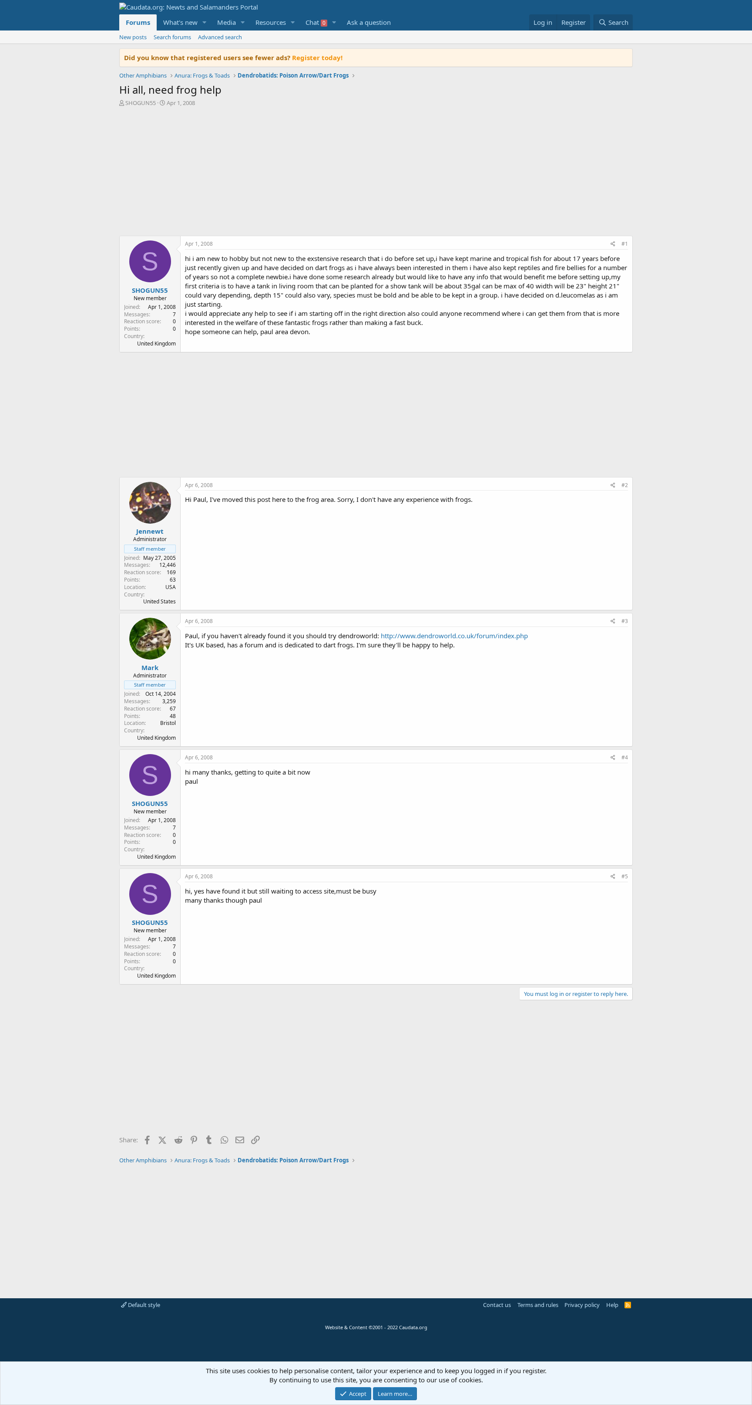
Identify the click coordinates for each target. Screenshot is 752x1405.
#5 (624, 876)
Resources (270, 22)
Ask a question (369, 22)
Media (226, 22)
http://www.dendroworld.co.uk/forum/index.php (454, 635)
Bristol (168, 723)
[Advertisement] (376, 173)
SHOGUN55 (140, 103)
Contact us (497, 1305)
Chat (316, 22)
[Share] (613, 244)
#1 (624, 243)
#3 (624, 621)
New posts (133, 37)
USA (170, 587)
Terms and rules (537, 1305)
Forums (138, 22)
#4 (624, 757)
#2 (624, 485)
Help (612, 1305)
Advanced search (220, 37)
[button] (204, 22)
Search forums (172, 37)
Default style (143, 1305)
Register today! (317, 57)
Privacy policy (582, 1305)
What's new (180, 22)
